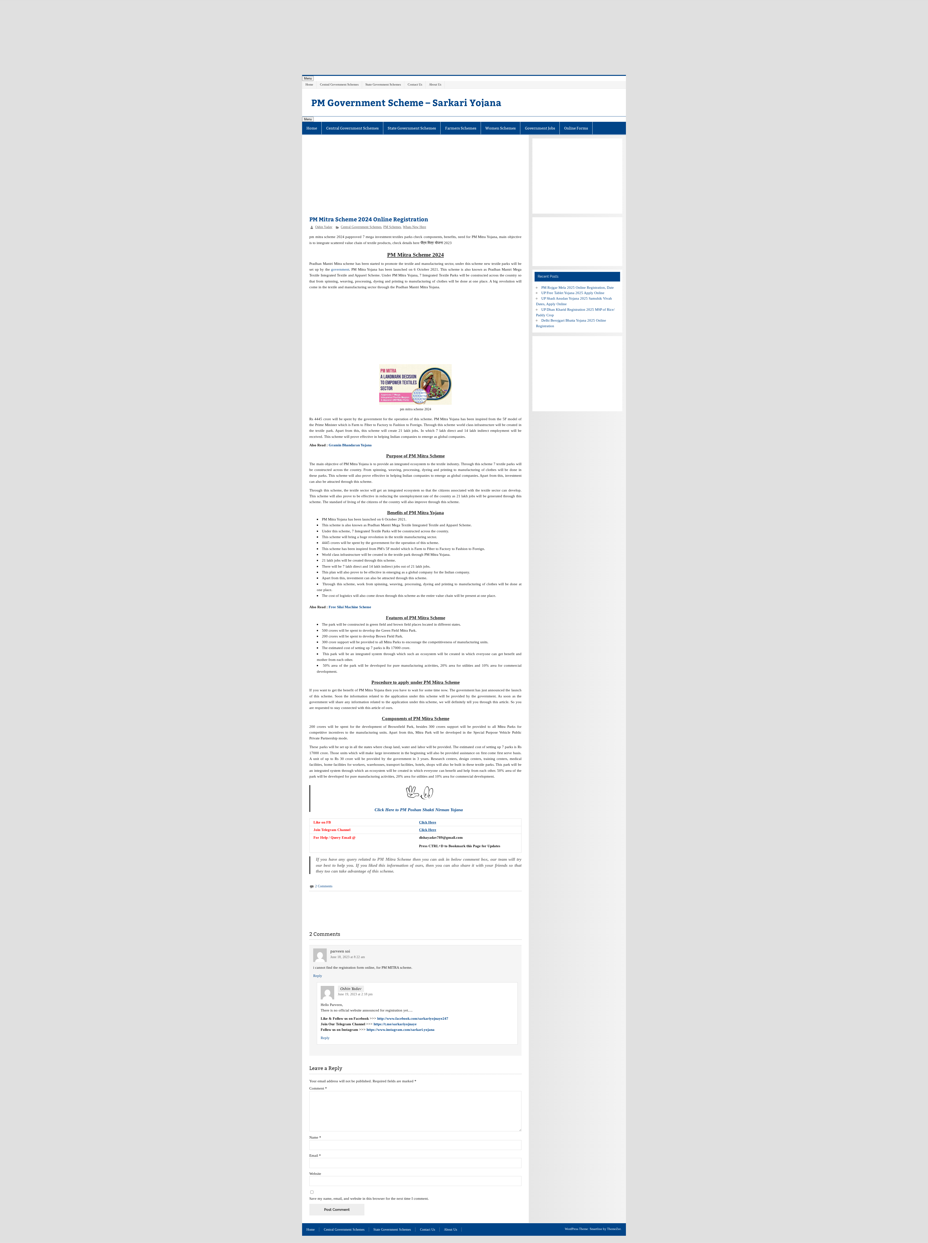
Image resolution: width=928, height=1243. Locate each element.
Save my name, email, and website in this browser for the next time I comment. (369, 1198)
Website (315, 1173)
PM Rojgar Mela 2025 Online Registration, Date (577, 287)
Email (315, 1155)
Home (309, 84)
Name (315, 1137)
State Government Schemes (383, 84)
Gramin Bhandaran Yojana (350, 445)
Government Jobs (540, 128)
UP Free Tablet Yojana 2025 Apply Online (572, 293)
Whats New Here (414, 227)
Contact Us (415, 84)
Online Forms (576, 128)
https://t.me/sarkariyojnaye (395, 1024)
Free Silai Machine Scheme (350, 607)
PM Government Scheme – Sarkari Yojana (406, 102)
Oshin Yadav (323, 227)
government (340, 269)
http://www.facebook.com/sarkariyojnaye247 (412, 1018)
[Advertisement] (464, 34)
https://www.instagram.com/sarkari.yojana (401, 1029)
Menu (308, 78)
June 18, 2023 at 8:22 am (347, 957)
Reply (317, 976)
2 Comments (323, 886)
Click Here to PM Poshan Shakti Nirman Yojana (419, 809)
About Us (435, 84)
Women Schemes (500, 128)
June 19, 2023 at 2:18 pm (355, 994)
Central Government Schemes (339, 84)
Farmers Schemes (460, 128)
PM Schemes (392, 227)
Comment (318, 1088)
